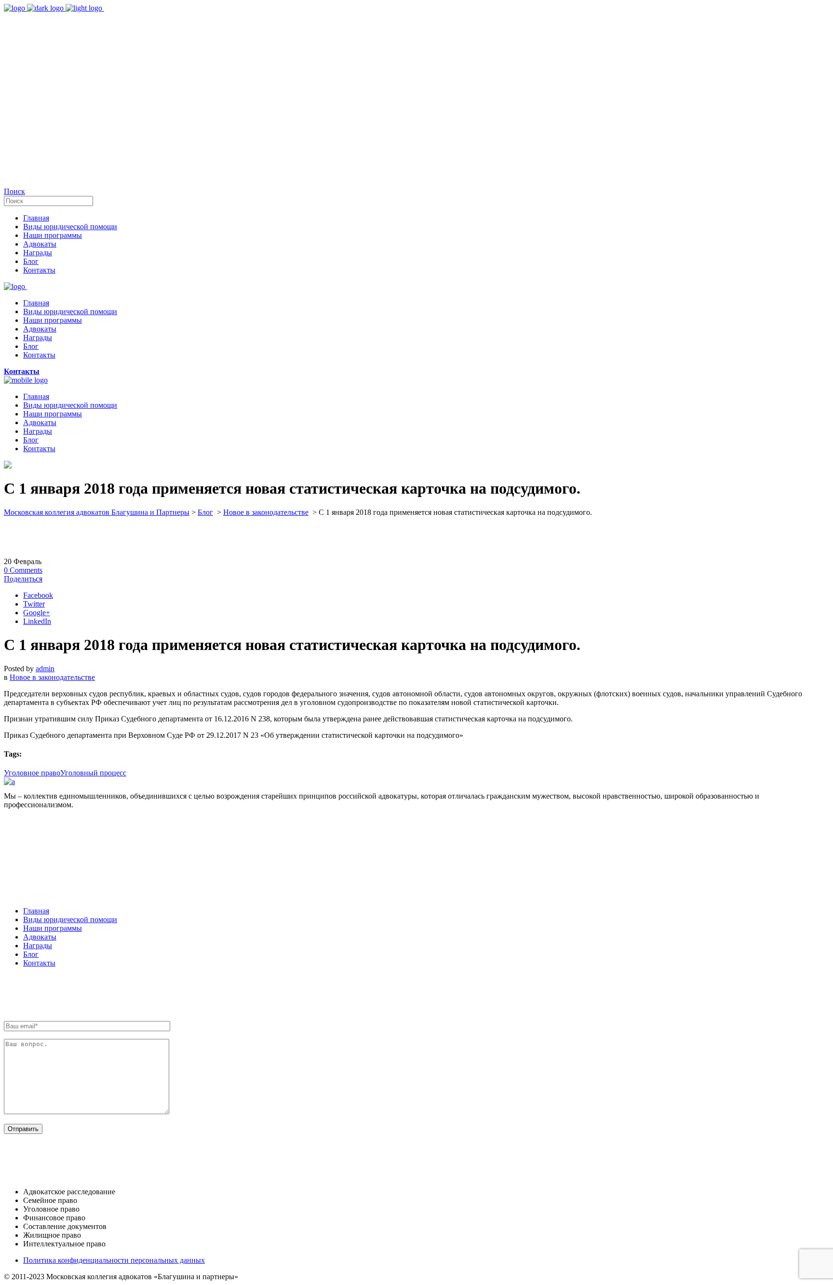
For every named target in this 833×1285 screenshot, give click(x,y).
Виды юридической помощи (70, 919)
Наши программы (52, 928)
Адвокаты (39, 937)
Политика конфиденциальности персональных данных (114, 1260)
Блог (205, 512)
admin (45, 668)
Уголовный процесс (93, 773)
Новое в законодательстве (266, 512)
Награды (37, 945)
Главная (36, 911)
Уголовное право (32, 773)
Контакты (39, 963)
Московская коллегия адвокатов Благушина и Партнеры (96, 512)
